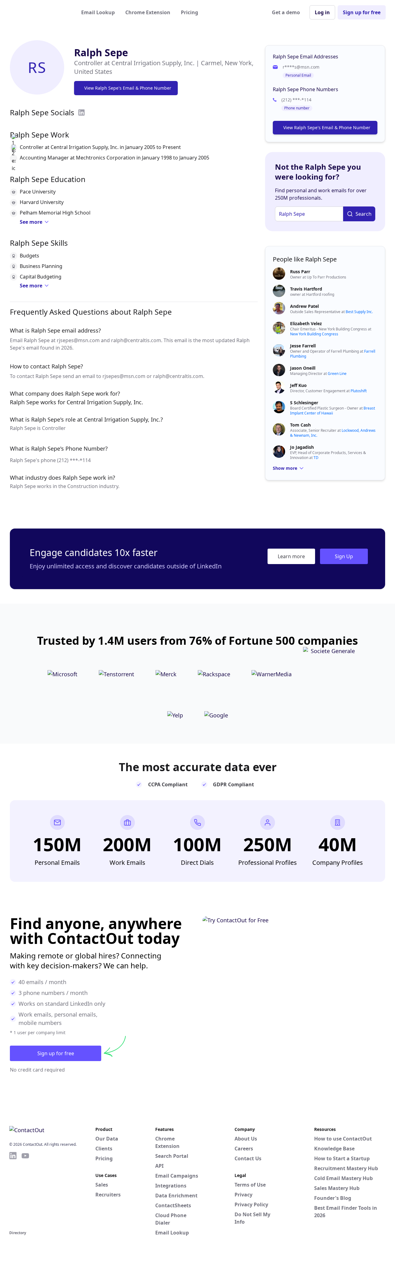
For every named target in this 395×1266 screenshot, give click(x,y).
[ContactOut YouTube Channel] (25, 1190)
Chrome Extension (147, 12)
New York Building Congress (314, 334)
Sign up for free (361, 12)
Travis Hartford (306, 289)
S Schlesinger (304, 403)
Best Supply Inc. (359, 311)
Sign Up (344, 556)
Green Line (337, 373)
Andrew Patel (304, 306)
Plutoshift (359, 390)
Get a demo (286, 12)
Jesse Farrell (303, 346)
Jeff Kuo (298, 385)
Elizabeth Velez (306, 323)
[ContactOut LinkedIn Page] (13, 1190)
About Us (246, 1138)
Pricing (189, 12)
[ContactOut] (39, 12)
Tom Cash (300, 425)
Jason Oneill (302, 368)
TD (316, 457)
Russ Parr (300, 271)
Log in (322, 12)
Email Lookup (98, 12)
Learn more (291, 556)
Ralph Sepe (101, 52)
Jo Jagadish (302, 447)
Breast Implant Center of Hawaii (332, 411)
